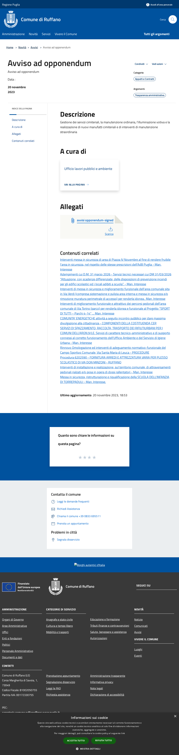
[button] (89, 749)
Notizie (138, 619)
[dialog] (89, 734)
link (123, 733)
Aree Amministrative (14, 626)
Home (9, 47)
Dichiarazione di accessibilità (107, 694)
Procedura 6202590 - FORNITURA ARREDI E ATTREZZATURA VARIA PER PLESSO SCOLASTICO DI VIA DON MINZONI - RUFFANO (114, 360)
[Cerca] (173, 19)
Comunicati (141, 626)
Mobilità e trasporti (57, 632)
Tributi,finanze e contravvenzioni (109, 625)
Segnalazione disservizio (60, 682)
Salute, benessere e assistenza (108, 632)
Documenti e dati (12, 657)
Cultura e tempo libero (59, 626)
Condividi (140, 64)
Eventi (138, 656)
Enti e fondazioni (12, 638)
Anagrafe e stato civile (59, 619)
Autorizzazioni (98, 638)
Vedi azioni (157, 64)
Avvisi (34, 47)
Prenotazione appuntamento (63, 676)
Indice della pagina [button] (22, 108)
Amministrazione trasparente (107, 676)
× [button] (175, 716)
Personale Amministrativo (17, 651)
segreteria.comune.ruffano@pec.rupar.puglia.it (31, 712)
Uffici (5, 632)
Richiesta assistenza (58, 694)
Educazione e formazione (105, 619)
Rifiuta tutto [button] (103, 740)
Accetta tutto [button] (76, 740)
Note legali (96, 688)
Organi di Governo (13, 619)
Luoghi (138, 649)
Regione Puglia (11, 4)
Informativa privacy (101, 682)
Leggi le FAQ (53, 688)
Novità (22, 47)
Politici (6, 645)
